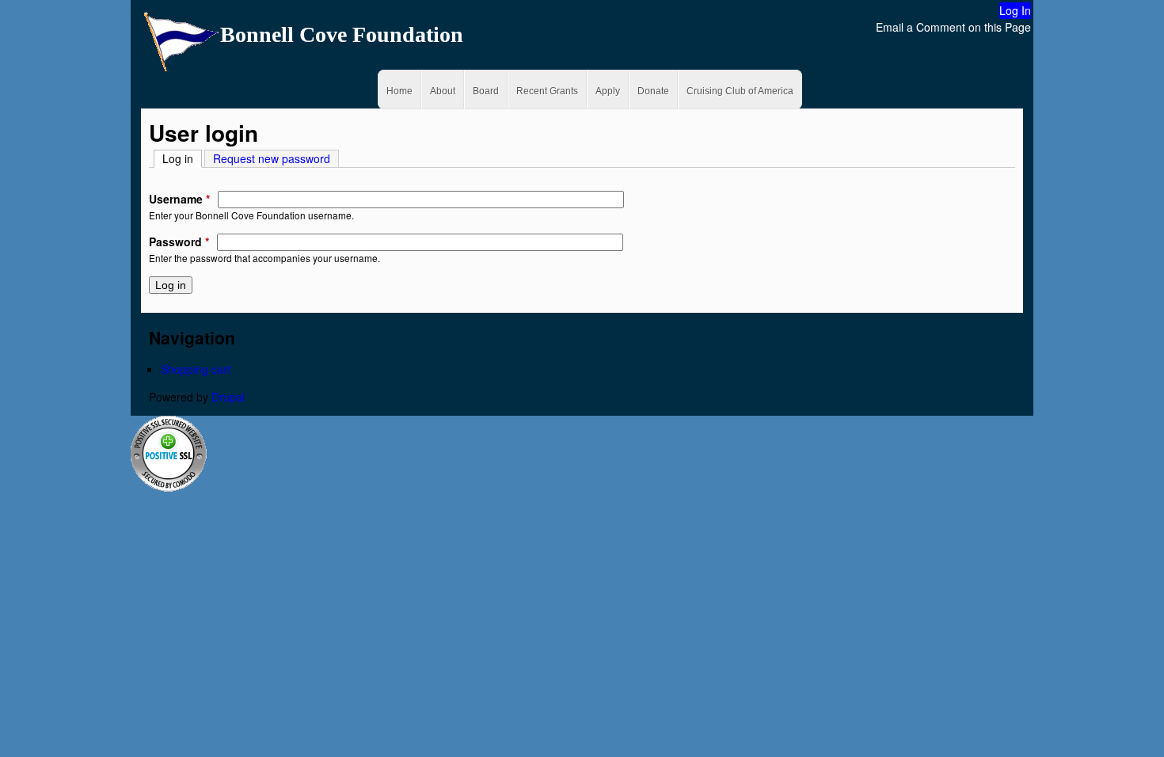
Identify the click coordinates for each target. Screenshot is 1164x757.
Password (179, 241)
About (442, 91)
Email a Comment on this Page (953, 27)
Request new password (271, 158)
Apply (607, 91)
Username (179, 199)
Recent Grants (547, 91)
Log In (1015, 10)
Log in (182, 158)
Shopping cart (195, 369)
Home (399, 91)
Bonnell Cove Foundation (341, 34)
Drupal (228, 397)
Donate (653, 91)
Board (486, 91)
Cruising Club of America (740, 91)
